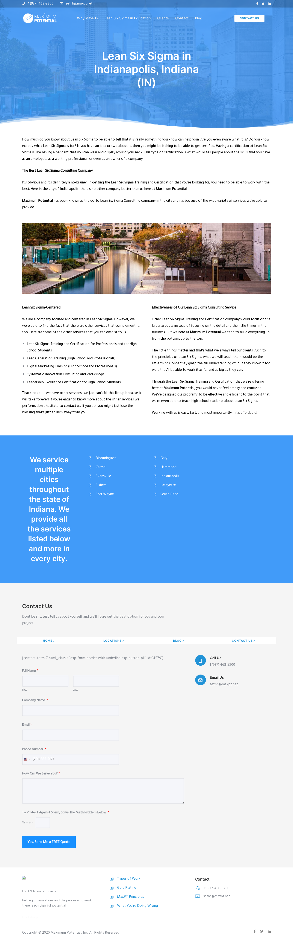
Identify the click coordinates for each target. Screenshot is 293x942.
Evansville (103, 476)
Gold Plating (126, 888)
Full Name (30, 671)
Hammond (168, 467)
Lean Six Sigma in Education (128, 18)
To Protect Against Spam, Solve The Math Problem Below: (65, 812)
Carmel (101, 467)
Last (75, 690)
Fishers (101, 485)
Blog (198, 18)
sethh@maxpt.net (79, 3)
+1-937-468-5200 (216, 888)
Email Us (217, 677)
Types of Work (128, 879)
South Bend (169, 494)
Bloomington (106, 458)
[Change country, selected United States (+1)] (26, 759)
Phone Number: (34, 749)
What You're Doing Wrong (137, 906)
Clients (163, 18)
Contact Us (249, 18)
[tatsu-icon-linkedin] (269, 4)
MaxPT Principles (130, 897)
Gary (163, 458)
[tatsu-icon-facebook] (257, 4)
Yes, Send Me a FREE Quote (48, 842)
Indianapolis (169, 476)
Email (27, 725)
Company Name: (35, 700)
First (24, 690)
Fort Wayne (105, 494)
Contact (182, 18)
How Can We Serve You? (41, 773)
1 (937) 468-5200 (40, 3)
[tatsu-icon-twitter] (263, 4)
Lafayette (168, 485)
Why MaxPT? (87, 18)
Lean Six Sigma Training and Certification (142, 182)
